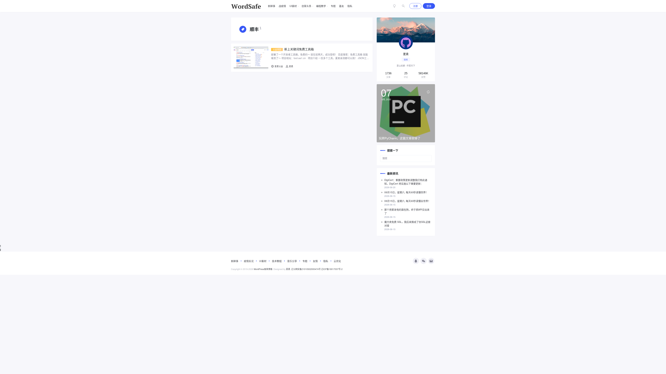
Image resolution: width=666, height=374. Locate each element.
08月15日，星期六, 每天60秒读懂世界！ (406, 192)
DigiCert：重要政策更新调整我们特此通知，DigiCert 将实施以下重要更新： (405, 181)
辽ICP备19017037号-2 (332, 269)
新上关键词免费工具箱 (293, 49)
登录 (428, 6)
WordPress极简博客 (263, 269)
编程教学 (321, 6)
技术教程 (277, 261)
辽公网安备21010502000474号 (306, 269)
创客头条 (306, 6)
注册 (415, 6)
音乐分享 (292, 261)
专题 (333, 6)
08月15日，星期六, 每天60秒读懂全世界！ (407, 201)
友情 (315, 261)
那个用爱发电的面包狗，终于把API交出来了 (406, 211)
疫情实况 (249, 261)
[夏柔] (406, 49)
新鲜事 (271, 6)
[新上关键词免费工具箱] (251, 57)
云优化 (337, 261)
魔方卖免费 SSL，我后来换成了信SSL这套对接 (407, 223)
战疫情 (282, 6)
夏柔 (290, 66)
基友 (341, 6)
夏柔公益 (279, 66)
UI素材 (293, 6)
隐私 (349, 6)
